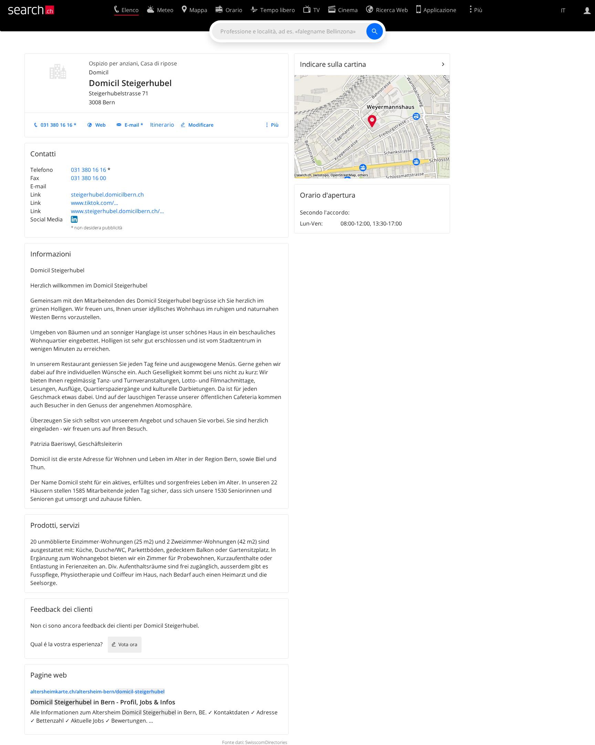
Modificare (200, 125)
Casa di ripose (158, 63)
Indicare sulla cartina (333, 64)
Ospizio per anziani (113, 63)
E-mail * (134, 125)
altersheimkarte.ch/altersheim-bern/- (97, 691)
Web (100, 125)
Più (275, 125)
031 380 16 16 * (58, 125)
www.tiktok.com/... (94, 203)
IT (563, 10)
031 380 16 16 (88, 170)
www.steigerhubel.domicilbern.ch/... (117, 211)
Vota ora (127, 644)
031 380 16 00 (88, 178)
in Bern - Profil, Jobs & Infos (102, 702)
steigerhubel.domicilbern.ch (107, 194)
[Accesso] (587, 10)
